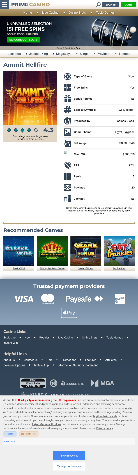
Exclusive (9, 337)
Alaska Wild (19, 268)
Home (27, 12)
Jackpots (14, 54)
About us (9, 360)
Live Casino (50, 12)
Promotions (68, 360)
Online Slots (77, 12)
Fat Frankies (119, 268)
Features (90, 360)
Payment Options (14, 365)
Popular (44, 337)
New (27, 337)
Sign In (110, 4)
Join (128, 4)
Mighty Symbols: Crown (52, 268)
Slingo (84, 54)
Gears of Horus (85, 268)
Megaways (63, 54)
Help (49, 360)
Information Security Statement (78, 365)
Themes (124, 54)
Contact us (31, 360)
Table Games (105, 12)
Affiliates (111, 360)
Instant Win (10, 342)
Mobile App (41, 365)
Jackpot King (38, 54)
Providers (103, 54)
